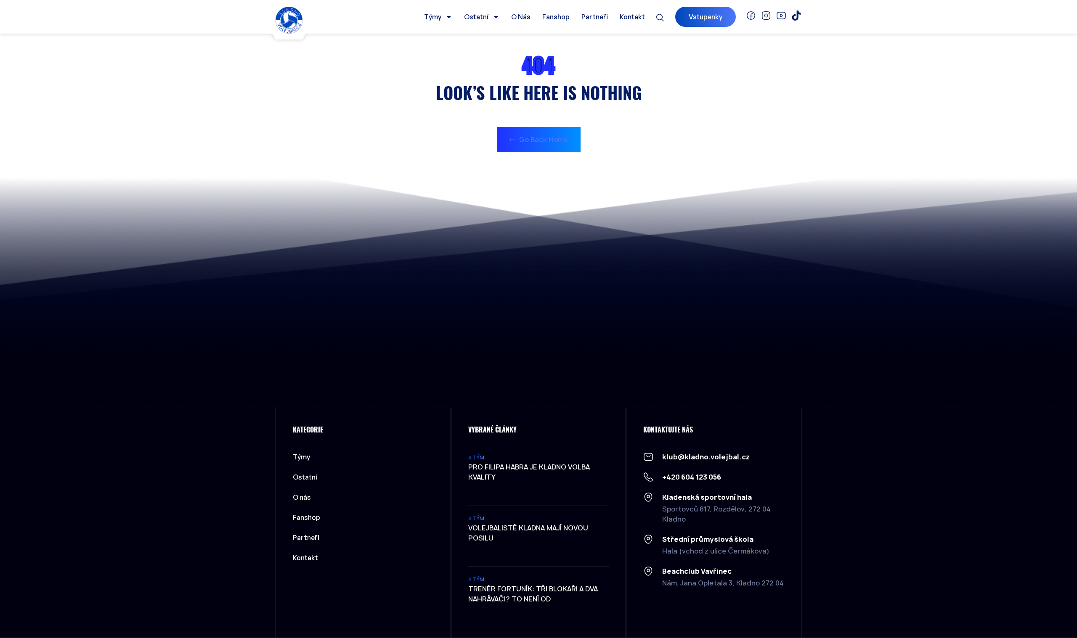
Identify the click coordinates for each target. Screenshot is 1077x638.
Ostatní (476, 17)
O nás (521, 17)
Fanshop (556, 17)
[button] (660, 18)
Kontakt (632, 17)
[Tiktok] (796, 16)
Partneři (594, 17)
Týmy (432, 17)
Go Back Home (542, 139)
